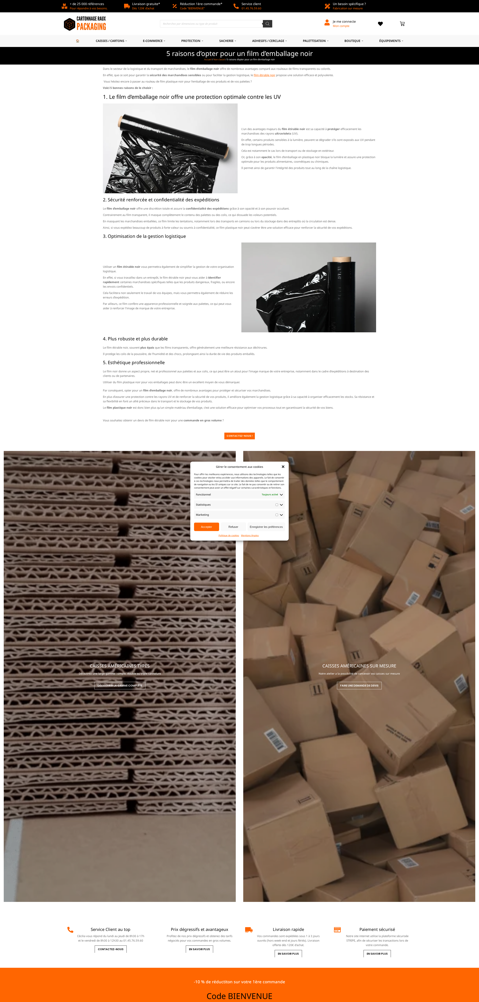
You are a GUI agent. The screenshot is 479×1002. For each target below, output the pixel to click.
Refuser (233, 526)
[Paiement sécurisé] (337, 930)
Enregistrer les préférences (266, 526)
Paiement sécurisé (377, 929)
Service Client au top (110, 929)
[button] (283, 467)
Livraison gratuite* (146, 4)
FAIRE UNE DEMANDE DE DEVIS (359, 685)
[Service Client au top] (70, 930)
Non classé (219, 59)
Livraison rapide (288, 929)
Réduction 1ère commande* (201, 4)
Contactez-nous (110, 949)
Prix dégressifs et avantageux (199, 929)
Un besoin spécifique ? (349, 4)
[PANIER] (402, 23)
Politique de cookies (229, 535)
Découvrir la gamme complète (119, 685)
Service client (251, 4)
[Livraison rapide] (248, 930)
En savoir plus (199, 949)
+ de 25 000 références (87, 4)
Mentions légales (250, 535)
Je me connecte (344, 21)
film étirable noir (264, 75)
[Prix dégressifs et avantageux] (159, 930)
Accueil (208, 59)
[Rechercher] (267, 24)
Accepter (206, 526)
